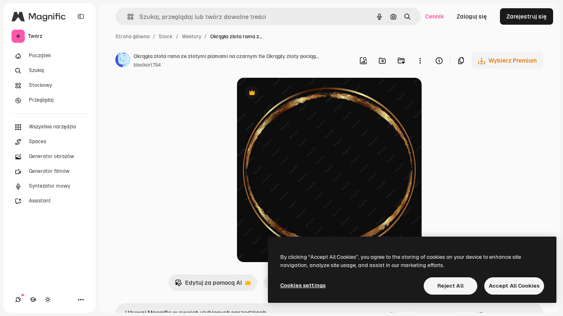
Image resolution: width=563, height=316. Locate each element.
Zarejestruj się (527, 16)
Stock (166, 36)
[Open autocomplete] (127, 17)
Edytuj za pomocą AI (208, 285)
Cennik (434, 16)
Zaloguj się (472, 16)
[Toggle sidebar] (80, 16)
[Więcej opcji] (420, 60)
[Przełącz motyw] (47, 299)
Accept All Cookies (514, 285)
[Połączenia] (18, 299)
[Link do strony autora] (122, 61)
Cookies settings (303, 285)
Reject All (450, 285)
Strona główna (132, 36)
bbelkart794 (147, 65)
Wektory (191, 36)
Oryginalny (294, 94)
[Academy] (33, 299)
